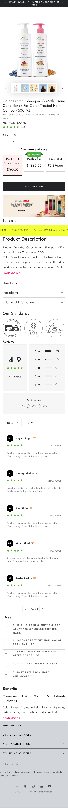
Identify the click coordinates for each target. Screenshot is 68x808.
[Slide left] (6, 3)
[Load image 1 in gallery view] (16, 88)
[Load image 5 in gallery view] (52, 88)
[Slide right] (62, 3)
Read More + (11, 272)
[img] (11, 127)
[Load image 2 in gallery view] (25, 88)
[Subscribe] (66, 764)
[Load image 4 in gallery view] (43, 88)
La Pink (28, 791)
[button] (47, 351)
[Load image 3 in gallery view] (34, 88)
